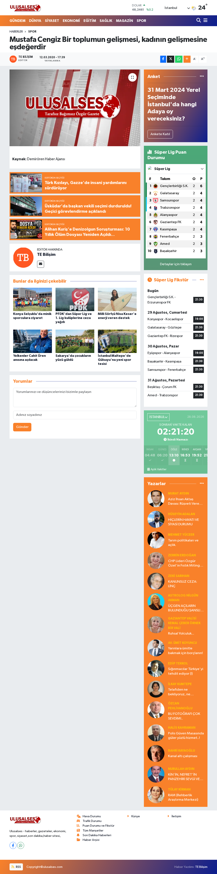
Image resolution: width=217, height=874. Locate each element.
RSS (18, 866)
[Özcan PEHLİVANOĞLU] (155, 709)
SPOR (141, 21)
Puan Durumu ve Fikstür (98, 825)
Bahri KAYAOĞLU (181, 750)
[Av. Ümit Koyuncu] (155, 648)
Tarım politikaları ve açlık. (183, 543)
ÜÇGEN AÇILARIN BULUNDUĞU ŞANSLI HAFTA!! (184, 608)
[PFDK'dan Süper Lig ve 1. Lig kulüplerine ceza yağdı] (75, 299)
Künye (135, 816)
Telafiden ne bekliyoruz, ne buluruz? (179, 692)
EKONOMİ (71, 21)
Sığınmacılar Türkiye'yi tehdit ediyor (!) (185, 671)
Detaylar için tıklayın (176, 264)
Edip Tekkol (178, 663)
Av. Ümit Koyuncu (182, 643)
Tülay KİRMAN (179, 789)
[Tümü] (202, 76)
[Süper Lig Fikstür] (202, 280)
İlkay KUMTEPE (180, 684)
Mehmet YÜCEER (181, 534)
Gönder (22, 427)
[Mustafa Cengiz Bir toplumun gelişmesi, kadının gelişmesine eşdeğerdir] (75, 107)
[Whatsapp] (20, 845)
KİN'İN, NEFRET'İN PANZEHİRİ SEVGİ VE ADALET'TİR (184, 777)
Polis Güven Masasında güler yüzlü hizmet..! (186, 736)
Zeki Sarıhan (178, 576)
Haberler (16, 31)
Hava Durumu (92, 816)
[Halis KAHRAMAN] (155, 733)
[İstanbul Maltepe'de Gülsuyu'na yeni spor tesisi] (117, 341)
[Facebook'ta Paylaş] (163, 59)
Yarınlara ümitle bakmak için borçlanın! (185, 651)
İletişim (176, 816)
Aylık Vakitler (158, 469)
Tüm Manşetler (93, 830)
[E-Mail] (40, 264)
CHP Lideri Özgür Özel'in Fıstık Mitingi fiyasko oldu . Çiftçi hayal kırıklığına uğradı (185, 563)
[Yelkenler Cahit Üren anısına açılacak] (32, 341)
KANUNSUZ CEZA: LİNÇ (182, 584)
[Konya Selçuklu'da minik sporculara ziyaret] (32, 299)
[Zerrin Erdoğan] (155, 560)
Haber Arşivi (91, 839)
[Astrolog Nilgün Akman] (155, 601)
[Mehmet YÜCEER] (155, 540)
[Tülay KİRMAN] (155, 794)
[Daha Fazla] (187, 59)
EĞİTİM (89, 21)
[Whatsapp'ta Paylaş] (178, 59)
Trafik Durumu (92, 821)
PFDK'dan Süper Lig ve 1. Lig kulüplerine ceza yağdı (74, 318)
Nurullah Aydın (181, 769)
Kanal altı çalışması (182, 756)
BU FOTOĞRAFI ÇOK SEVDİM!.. (184, 716)
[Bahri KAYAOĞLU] (155, 753)
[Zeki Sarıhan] (155, 581)
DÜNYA (35, 21)
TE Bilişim (46, 254)
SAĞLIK (106, 21)
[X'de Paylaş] (170, 59)
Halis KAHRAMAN (181, 727)
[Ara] (199, 20)
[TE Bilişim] (23, 257)
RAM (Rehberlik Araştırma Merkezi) (183, 797)
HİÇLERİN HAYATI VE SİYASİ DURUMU (183, 522)
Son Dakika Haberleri (97, 835)
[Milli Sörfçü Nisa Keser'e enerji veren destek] (117, 299)
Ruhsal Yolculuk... (181, 633)
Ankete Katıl (160, 134)
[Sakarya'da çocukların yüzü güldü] (75, 341)
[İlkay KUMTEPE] (155, 689)
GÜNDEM (17, 21)
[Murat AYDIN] (155, 498)
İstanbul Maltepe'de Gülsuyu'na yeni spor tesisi (114, 359)
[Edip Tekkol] (155, 668)
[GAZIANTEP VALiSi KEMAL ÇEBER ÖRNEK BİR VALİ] (155, 624)
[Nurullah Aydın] (155, 774)
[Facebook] (13, 845)
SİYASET (52, 21)
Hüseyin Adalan (181, 514)
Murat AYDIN (178, 493)
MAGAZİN (124, 21)
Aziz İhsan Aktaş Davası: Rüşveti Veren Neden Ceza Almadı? (185, 501)
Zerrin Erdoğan (182, 555)
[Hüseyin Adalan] (155, 519)
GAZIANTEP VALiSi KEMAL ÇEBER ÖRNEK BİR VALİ (184, 623)
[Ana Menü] (205, 20)
